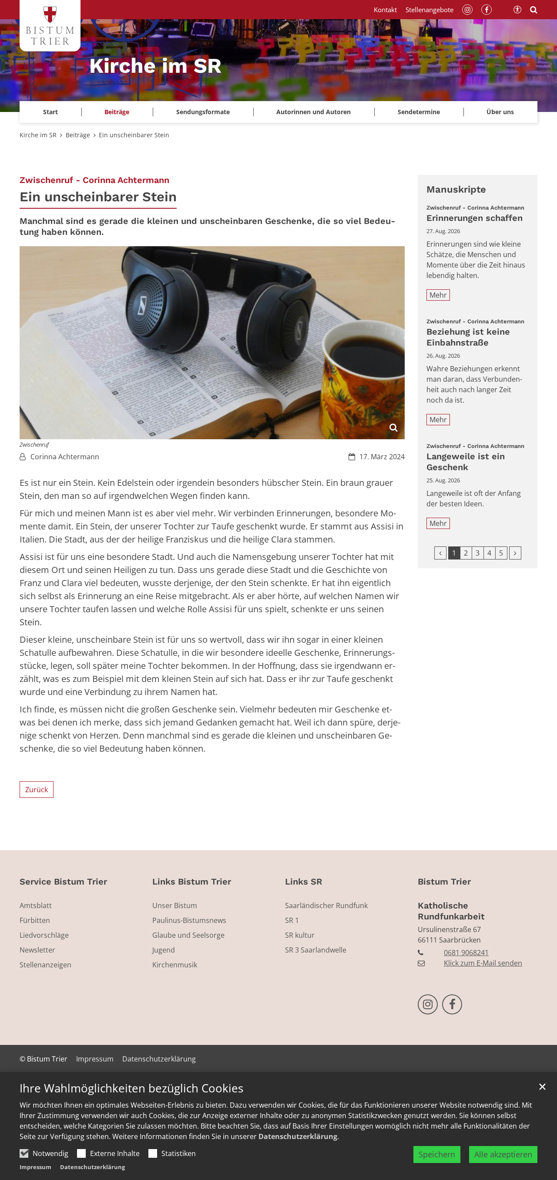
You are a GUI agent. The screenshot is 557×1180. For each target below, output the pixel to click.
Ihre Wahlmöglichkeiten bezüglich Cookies (131, 1088)
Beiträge (78, 135)
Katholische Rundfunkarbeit (451, 911)
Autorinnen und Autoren (313, 112)
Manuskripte (456, 189)
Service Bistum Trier (63, 881)
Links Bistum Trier (191, 881)
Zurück (36, 789)
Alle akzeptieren (503, 1154)
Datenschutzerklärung (297, 1136)
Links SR (303, 881)
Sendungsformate (203, 112)
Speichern (437, 1154)
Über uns (500, 112)
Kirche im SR (38, 135)
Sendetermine (419, 112)
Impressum (35, 1167)
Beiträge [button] (116, 112)
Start (50, 112)
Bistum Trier (444, 881)
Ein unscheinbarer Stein (134, 135)
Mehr (438, 295)
